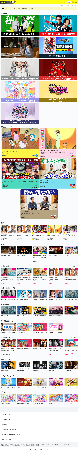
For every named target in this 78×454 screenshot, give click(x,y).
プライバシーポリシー (7, 439)
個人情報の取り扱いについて (9, 429)
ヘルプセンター (6, 414)
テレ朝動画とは (6, 419)
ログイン (69, 2)
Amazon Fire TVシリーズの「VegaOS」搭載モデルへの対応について (20, 8)
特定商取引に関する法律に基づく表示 (11, 434)
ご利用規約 (4, 424)
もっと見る (73, 266)
